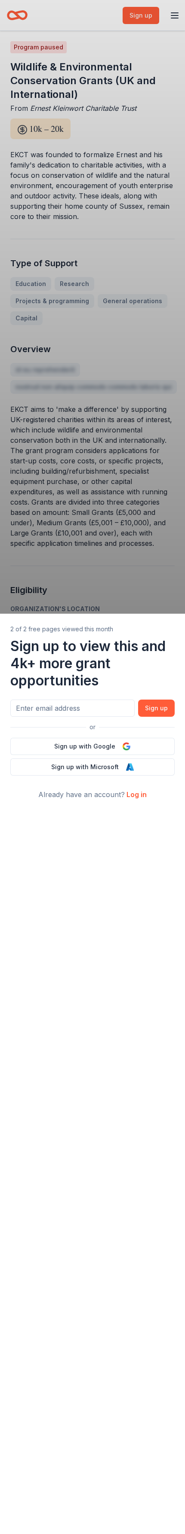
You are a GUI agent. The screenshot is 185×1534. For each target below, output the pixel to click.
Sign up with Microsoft (85, 766)
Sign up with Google (84, 746)
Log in (136, 794)
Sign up (156, 708)
